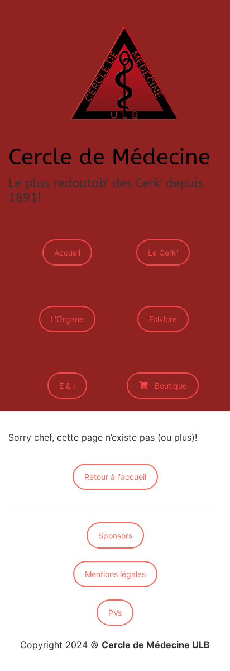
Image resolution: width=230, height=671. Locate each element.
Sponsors (115, 535)
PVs (115, 612)
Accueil (67, 252)
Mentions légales (115, 574)
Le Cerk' (163, 252)
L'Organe (67, 319)
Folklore (163, 319)
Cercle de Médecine (109, 157)
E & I (67, 385)
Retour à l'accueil (115, 476)
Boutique (171, 385)
